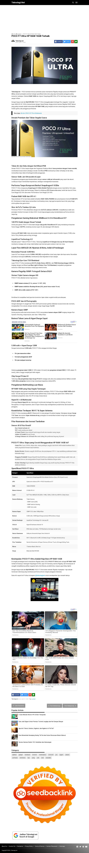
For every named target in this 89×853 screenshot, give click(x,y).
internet (34, 754)
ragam (61, 754)
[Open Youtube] (86, 847)
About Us (4, 846)
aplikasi (14, 754)
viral (42, 757)
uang (33, 757)
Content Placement (51, 846)
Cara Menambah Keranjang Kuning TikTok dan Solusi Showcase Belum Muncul (42, 735)
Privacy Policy (29, 846)
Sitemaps (62, 846)
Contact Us (12, 846)
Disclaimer (20, 846)
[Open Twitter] (80, 847)
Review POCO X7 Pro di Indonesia (31, 113)
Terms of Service (39, 846)
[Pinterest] (72, 41)
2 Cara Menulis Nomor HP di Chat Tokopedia (32, 715)
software (15, 757)
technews (22, 757)
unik (38, 757)
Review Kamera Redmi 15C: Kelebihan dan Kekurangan (35, 742)
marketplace (42, 754)
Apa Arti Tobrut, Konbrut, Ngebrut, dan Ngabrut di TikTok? (36, 728)
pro (56, 754)
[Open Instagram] (83, 847)
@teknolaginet (40, 575)
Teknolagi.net (14, 850)
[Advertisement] (44, 18)
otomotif (50, 754)
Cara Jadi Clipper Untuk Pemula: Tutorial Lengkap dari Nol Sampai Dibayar (41, 721)
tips (29, 757)
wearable (48, 757)
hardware (27, 754)
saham (67, 754)
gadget (34, 699)
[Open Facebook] (77, 847)
